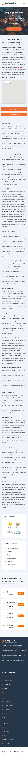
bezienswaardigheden (18, 67)
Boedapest (5, 129)
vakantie (4, 75)
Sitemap (4, 754)
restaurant (23, 139)
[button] (24, 3)
